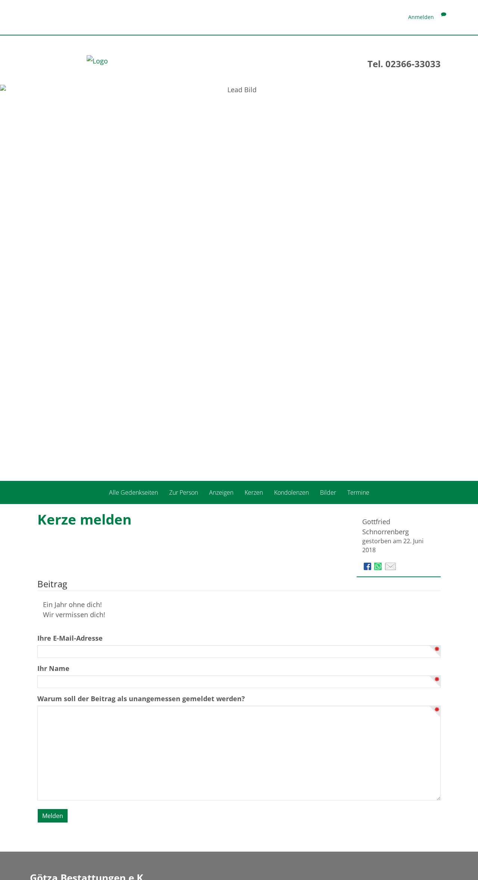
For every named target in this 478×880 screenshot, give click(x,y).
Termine (358, 492)
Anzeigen (221, 492)
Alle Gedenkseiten (133, 492)
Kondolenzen (291, 492)
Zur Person (183, 492)
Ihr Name (53, 668)
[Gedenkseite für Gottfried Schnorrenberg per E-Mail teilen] (390, 565)
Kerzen (254, 492)
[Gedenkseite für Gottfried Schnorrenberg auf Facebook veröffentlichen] (368, 565)
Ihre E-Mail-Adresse (70, 638)
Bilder (328, 492)
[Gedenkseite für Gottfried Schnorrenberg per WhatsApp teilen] (379, 565)
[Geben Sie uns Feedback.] (443, 17)
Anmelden (421, 17)
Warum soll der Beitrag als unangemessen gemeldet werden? (141, 698)
